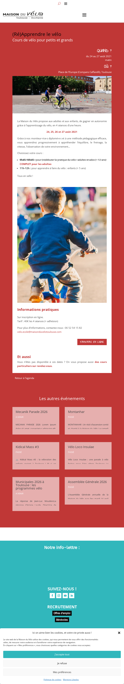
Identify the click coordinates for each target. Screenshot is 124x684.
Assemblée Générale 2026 (87, 482)
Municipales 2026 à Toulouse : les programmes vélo (30, 485)
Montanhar (76, 412)
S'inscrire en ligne (92, 342)
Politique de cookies (52, 679)
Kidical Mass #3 (27, 447)
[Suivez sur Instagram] (58, 595)
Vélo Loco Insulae (81, 447)
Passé (19, 452)
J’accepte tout (62, 654)
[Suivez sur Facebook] (52, 595)
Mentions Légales (71, 679)
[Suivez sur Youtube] (65, 595)
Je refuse (62, 663)
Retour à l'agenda (24, 378)
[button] (119, 632)
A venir (19, 417)
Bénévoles (62, 620)
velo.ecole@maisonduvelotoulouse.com (39, 331)
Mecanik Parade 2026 (31, 412)
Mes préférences (62, 672)
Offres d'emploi (62, 613)
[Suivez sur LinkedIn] (71, 595)
